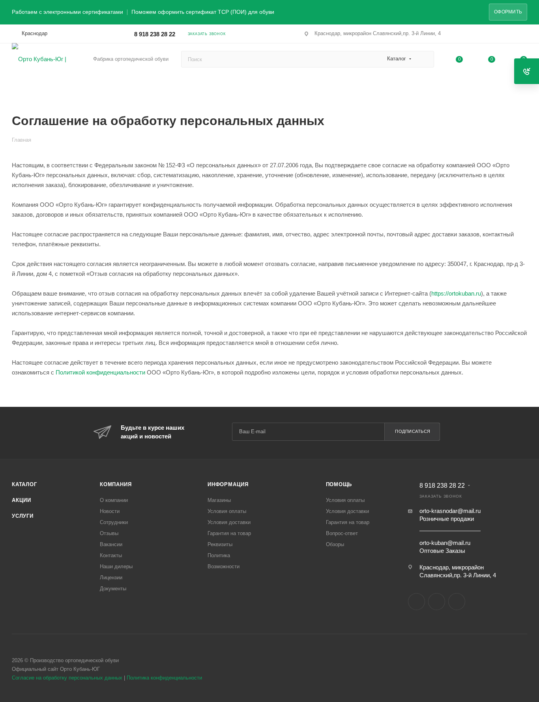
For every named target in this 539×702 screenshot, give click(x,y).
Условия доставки (229, 522)
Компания (115, 484)
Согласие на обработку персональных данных (67, 678)
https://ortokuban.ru (456, 293)
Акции (21, 500)
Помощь (339, 484)
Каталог (24, 484)
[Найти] (424, 59)
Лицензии (111, 577)
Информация (228, 484)
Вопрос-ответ (342, 533)
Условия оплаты (227, 511)
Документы (113, 589)
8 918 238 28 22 (154, 34)
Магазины (219, 500)
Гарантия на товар (229, 533)
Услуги (23, 516)
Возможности (224, 566)
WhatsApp (456, 601)
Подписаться (412, 431)
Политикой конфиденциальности (100, 372)
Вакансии (111, 544)
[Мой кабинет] (523, 35)
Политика (219, 555)
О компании (114, 500)
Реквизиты (220, 544)
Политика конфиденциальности (164, 678)
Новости (110, 511)
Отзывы (109, 533)
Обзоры (335, 544)
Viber (436, 601)
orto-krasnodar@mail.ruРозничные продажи (450, 514)
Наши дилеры (116, 566)
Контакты (111, 555)
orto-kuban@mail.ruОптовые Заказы (444, 546)
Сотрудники (114, 522)
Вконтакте (416, 601)
